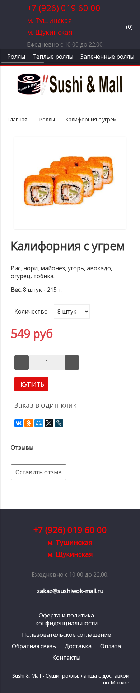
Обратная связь (34, 646)
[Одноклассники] (28, 423)
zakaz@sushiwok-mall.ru (70, 591)
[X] (49, 423)
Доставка (78, 646)
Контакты (66, 658)
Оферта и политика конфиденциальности (66, 619)
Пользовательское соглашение (66, 635)
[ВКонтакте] (18, 423)
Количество (27, 311)
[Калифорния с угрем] (70, 227)
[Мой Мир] (38, 423)
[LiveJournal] (59, 423)
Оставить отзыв (38, 472)
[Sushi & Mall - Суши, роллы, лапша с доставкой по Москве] (70, 93)
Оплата (110, 646)
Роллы (47, 119)
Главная (17, 119)
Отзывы (22, 447)
